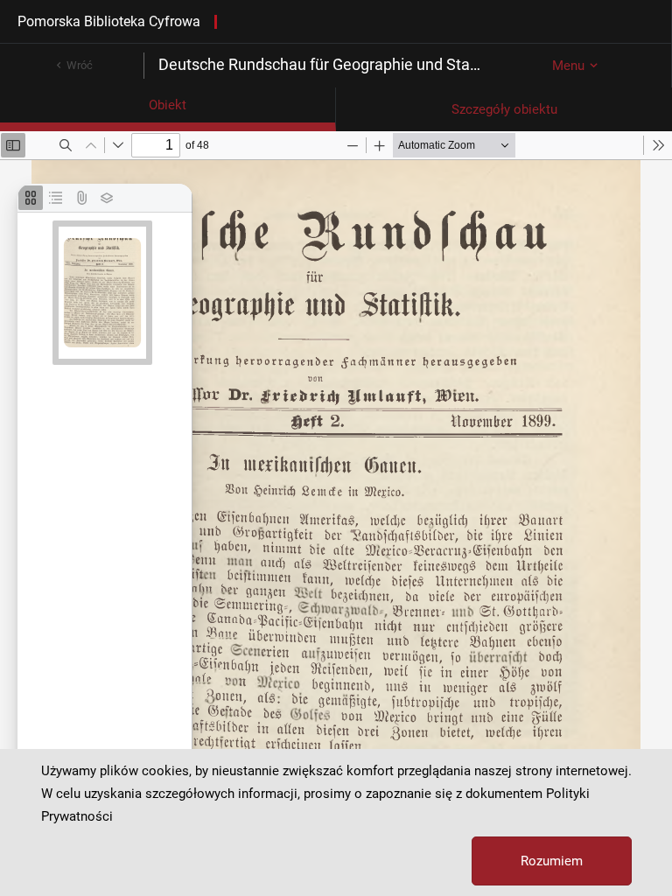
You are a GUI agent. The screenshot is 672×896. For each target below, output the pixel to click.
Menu (568, 66)
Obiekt (167, 105)
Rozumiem (552, 861)
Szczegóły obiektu (504, 109)
